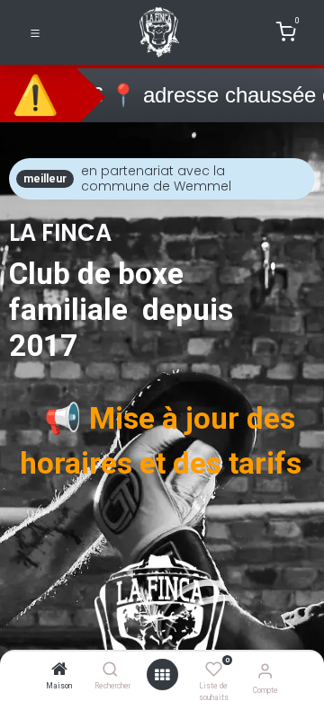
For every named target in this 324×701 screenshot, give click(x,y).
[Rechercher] (110, 670)
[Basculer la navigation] (35, 32)
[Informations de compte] (265, 671)
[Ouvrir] (162, 675)
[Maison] (59, 670)
